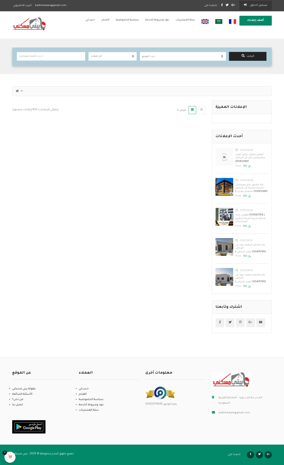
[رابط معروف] (160, 393)
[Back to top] (269, 437)
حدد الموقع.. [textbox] (149, 56)
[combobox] (183, 56)
